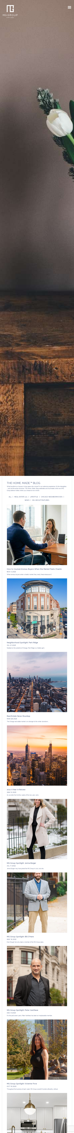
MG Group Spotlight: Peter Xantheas (22, 1010)
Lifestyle (34, 497)
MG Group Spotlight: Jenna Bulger (21, 863)
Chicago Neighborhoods (51, 497)
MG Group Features (40, 500)
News (27, 500)
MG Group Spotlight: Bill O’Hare (20, 937)
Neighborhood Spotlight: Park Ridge (22, 643)
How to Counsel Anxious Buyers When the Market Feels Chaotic (34, 569)
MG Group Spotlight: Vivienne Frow (22, 1084)
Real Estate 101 (20, 497)
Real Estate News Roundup (18, 716)
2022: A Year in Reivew (16, 790)
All (10, 497)
